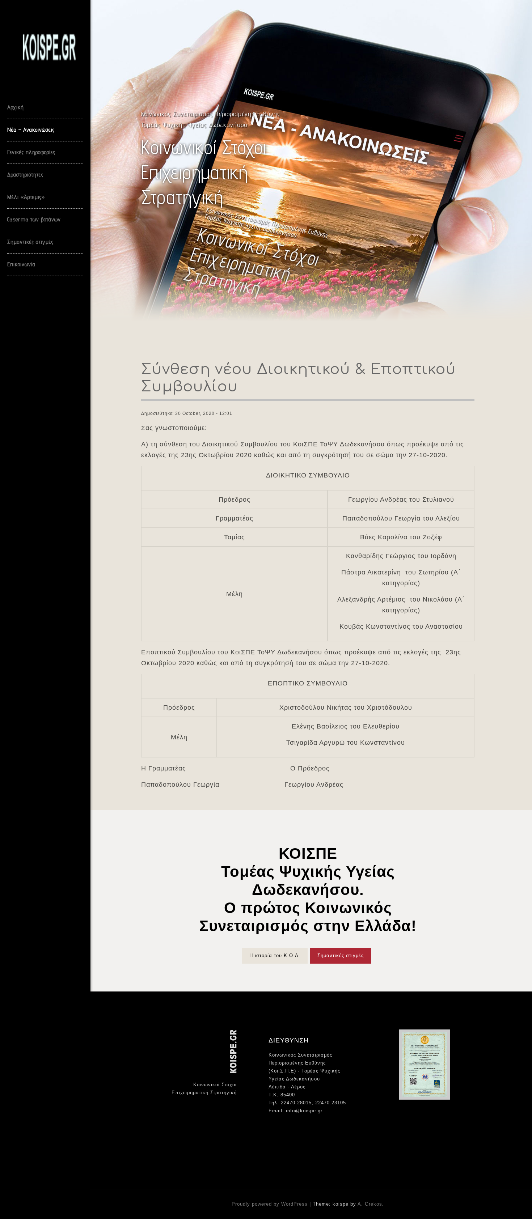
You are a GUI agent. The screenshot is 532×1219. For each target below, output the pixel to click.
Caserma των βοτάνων (34, 219)
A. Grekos (370, 1204)
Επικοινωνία (21, 264)
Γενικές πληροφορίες (31, 152)
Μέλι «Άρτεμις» (26, 197)
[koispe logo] (56, 48)
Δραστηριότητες (25, 174)
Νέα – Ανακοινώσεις (31, 129)
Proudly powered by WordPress (270, 1204)
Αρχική (15, 107)
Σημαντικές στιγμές (30, 241)
